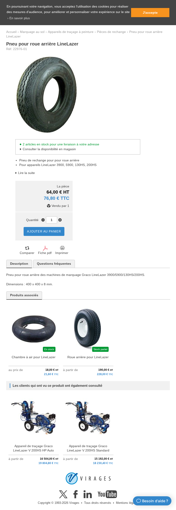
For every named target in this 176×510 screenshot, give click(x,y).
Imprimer (61, 253)
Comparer (27, 253)
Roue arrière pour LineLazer (88, 357)
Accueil (11, 32)
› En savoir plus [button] (18, 18)
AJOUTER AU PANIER (44, 231)
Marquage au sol (32, 32)
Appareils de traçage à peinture (71, 32)
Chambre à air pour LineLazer (33, 357)
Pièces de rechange (111, 32)
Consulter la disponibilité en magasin (49, 149)
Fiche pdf (45, 253)
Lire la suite (26, 173)
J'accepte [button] (150, 12)
